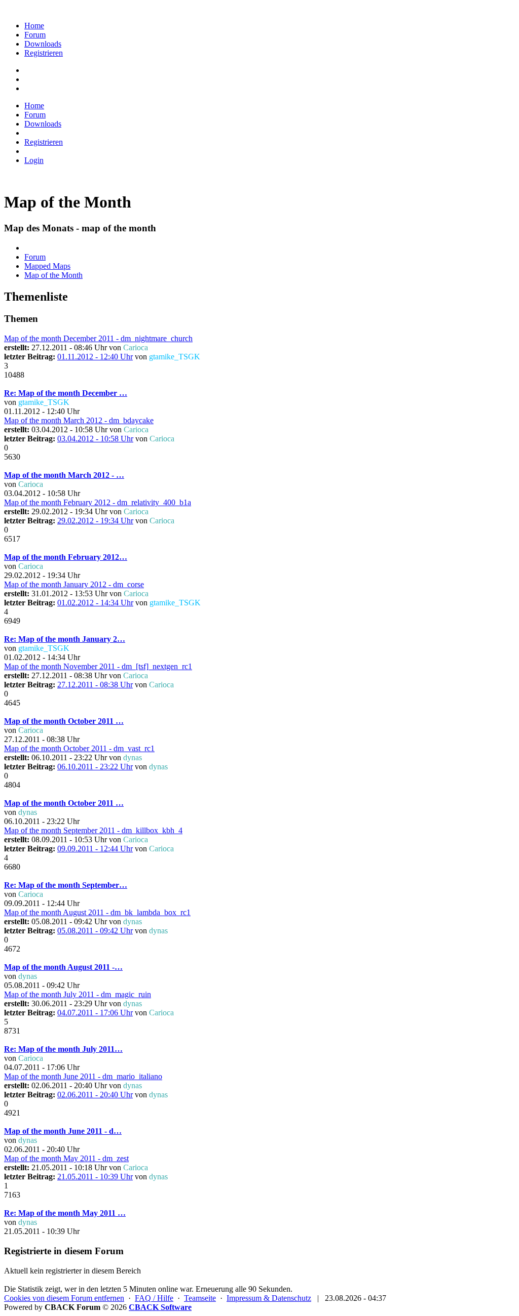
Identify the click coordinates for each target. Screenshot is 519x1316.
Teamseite (200, 1298)
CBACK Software (160, 1307)
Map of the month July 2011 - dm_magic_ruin (77, 994)
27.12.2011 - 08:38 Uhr (95, 684)
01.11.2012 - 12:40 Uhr (95, 356)
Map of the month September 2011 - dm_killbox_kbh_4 (93, 830)
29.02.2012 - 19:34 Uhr (95, 520)
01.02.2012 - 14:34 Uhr (95, 602)
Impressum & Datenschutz (269, 1298)
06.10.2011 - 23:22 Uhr (95, 766)
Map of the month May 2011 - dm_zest (66, 1158)
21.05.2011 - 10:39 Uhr (95, 1176)
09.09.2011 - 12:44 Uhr (95, 848)
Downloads (42, 43)
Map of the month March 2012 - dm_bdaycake (79, 420)
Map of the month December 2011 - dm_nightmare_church (98, 338)
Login (34, 160)
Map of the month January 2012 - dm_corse (74, 584)
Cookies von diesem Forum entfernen (64, 1298)
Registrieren (43, 53)
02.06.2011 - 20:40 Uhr (95, 1094)
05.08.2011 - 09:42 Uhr (95, 930)
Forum (35, 34)
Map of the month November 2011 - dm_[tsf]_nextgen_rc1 (98, 666)
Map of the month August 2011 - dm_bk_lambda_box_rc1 (97, 912)
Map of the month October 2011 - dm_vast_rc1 (79, 748)
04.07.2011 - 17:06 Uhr (95, 1012)
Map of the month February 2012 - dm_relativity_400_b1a (97, 502)
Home (34, 25)
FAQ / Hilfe (154, 1298)
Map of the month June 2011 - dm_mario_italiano (83, 1076)
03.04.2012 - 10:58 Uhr (95, 438)
